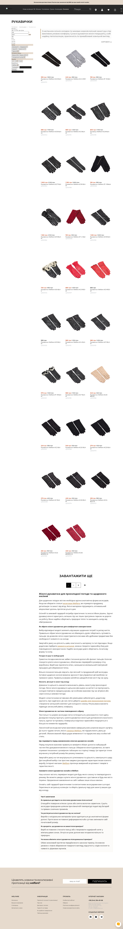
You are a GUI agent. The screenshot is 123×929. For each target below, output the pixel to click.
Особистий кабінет (69, 900)
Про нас (39, 903)
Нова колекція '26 (29, 9)
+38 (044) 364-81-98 (96, 900)
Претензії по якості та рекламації (47, 900)
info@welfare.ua (98, 908)
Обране (65, 903)
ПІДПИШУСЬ (99, 881)
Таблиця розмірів (42, 913)
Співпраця (15, 905)
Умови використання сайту (71, 908)
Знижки (66, 9)
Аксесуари (58, 9)
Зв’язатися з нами (17, 908)
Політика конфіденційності (71, 905)
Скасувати (15, 67)
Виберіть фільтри (25, 67)
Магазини (15, 900)
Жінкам (38, 9)
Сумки (52, 9)
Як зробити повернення (44, 910)
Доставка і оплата (42, 905)
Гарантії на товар (42, 908)
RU (121, 8)
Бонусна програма (17, 903)
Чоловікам (45, 9)
